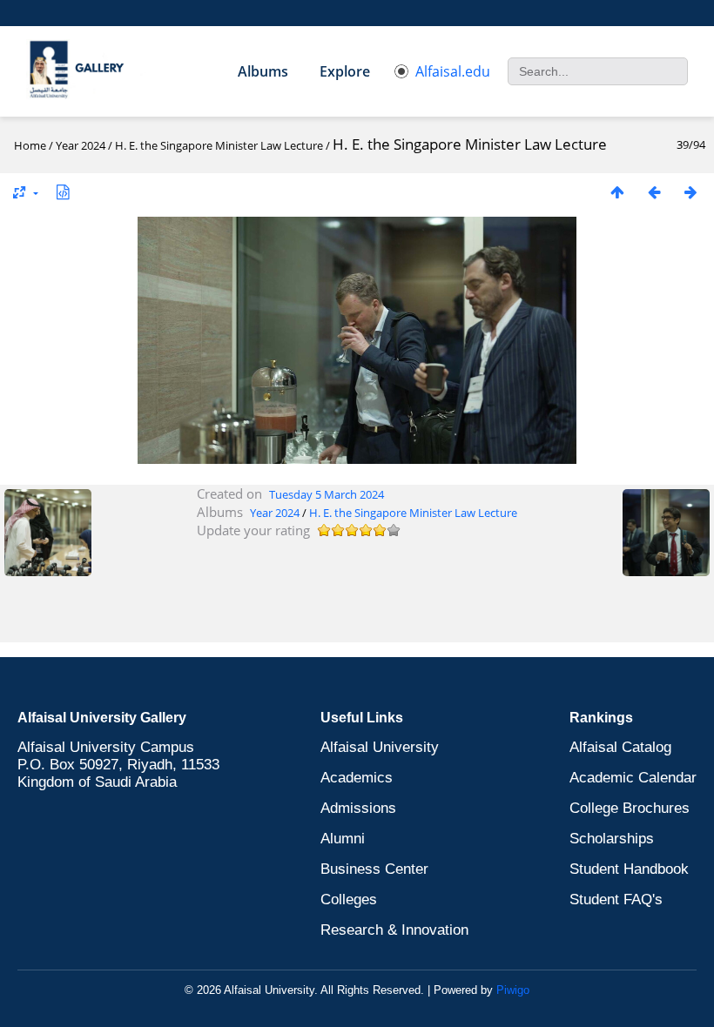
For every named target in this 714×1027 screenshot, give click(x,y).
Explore (345, 71)
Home (30, 145)
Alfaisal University (379, 747)
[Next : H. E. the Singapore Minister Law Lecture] (690, 192)
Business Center (374, 869)
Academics (356, 777)
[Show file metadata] (62, 192)
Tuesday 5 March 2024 (326, 494)
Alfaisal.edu (452, 71)
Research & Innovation (394, 930)
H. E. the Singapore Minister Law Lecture (220, 145)
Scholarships (611, 838)
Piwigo (512, 990)
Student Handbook (629, 869)
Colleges (348, 899)
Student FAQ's (616, 899)
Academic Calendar (633, 777)
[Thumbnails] (617, 192)
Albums (263, 71)
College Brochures (629, 808)
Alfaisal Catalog (620, 747)
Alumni (342, 838)
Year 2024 (80, 145)
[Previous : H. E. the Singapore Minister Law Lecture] (654, 192)
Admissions (358, 808)
